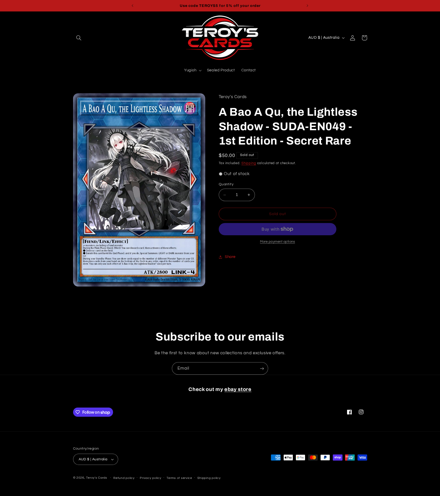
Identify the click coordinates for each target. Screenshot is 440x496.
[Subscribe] (262, 368)
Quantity (226, 184)
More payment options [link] (277, 241)
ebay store (238, 389)
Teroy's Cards (96, 477)
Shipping (248, 163)
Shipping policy (209, 478)
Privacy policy (150, 478)
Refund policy (124, 478)
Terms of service (179, 478)
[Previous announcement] (132, 5)
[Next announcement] (307, 5)
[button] (79, 38)
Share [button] (230, 257)
